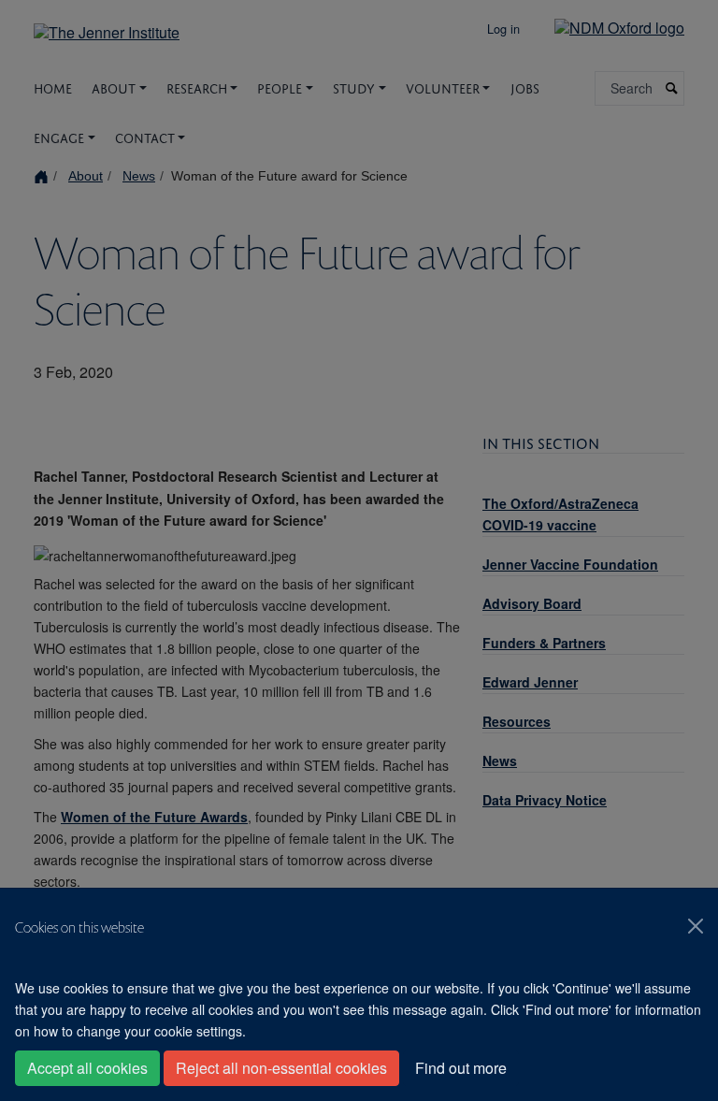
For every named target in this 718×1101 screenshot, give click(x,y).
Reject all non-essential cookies (281, 1068)
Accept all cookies (87, 1068)
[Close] (696, 926)
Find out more (461, 1068)
